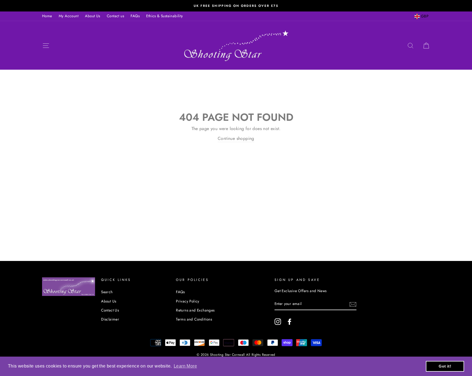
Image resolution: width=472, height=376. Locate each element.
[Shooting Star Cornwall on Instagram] (278, 321)
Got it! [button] (445, 366)
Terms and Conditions (194, 319)
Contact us (115, 16)
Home (47, 16)
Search (107, 292)
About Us (92, 16)
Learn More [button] (185, 366)
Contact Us (110, 310)
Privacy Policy (187, 301)
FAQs (135, 16)
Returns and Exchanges (195, 310)
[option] (236, 6)
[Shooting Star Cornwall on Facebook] (289, 321)
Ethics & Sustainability (164, 16)
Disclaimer (110, 319)
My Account (68, 16)
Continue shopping (236, 138)
